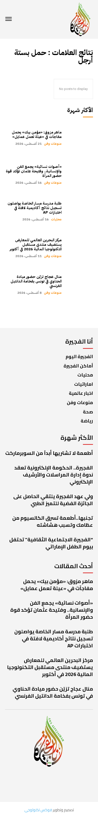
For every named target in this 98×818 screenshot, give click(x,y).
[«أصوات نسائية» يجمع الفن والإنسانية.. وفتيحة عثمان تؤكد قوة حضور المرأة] (80, 174)
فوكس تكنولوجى (38, 809)
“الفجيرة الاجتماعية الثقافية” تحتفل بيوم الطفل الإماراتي (51, 543)
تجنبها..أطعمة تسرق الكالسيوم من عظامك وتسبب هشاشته (52, 521)
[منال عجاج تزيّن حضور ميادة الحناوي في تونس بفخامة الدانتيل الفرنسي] (80, 284)
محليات (56, 219)
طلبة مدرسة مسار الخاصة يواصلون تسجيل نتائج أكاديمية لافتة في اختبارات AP (35, 208)
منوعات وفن (53, 143)
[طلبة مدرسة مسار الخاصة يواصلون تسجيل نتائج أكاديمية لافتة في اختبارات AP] (80, 211)
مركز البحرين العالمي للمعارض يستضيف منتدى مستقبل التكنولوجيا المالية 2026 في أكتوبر (36, 244)
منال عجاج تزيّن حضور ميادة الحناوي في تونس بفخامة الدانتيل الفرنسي (36, 281)
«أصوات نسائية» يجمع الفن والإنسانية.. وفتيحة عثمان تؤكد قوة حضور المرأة (34, 171)
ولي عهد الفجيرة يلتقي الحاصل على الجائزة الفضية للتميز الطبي (53, 500)
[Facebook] (78, 783)
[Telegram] (17, 783)
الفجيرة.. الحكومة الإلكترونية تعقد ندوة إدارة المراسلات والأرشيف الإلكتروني (53, 474)
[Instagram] (35, 783)
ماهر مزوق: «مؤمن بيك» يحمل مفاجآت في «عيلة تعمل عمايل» (37, 134)
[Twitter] (57, 783)
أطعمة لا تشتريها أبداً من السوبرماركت (49, 453)
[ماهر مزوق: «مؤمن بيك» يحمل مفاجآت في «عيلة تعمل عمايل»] (80, 138)
